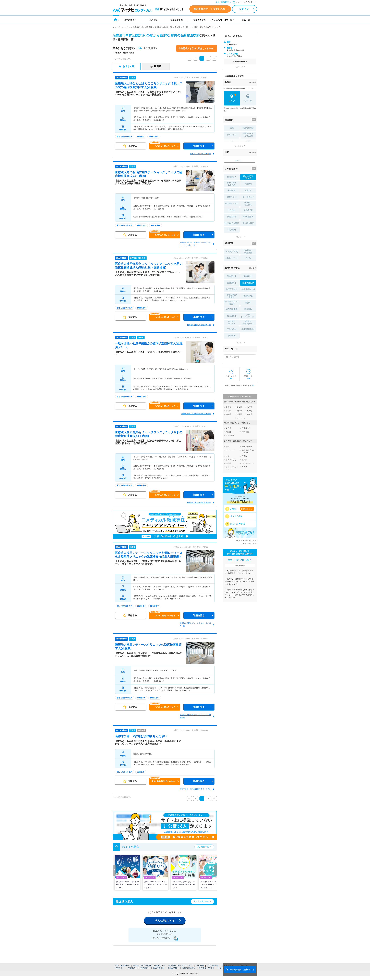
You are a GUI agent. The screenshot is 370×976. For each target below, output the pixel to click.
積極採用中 (231, 217)
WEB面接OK (248, 217)
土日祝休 (231, 210)
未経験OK (231, 190)
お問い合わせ (212, 965)
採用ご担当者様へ (223, 2)
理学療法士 (119, 968)
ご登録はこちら (246, 509)
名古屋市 (186, 27)
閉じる (238, 237)
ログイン (244, 9)
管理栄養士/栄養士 (206, 968)
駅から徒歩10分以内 (231, 184)
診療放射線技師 (188, 968)
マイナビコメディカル (121, 27)
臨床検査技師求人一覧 (163, 27)
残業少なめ (231, 197)
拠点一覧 (245, 19)
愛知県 (177, 27)
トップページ (116, 19)
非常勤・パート (231, 258)
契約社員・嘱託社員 (248, 251)
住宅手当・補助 (231, 203)
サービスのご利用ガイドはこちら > (245, 540)
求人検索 (153, 19)
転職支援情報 (199, 19)
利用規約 (200, 965)
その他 (248, 258)
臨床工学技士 (173, 968)
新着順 (157, 66)
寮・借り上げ (248, 197)
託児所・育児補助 (248, 203)
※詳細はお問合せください (141, 736)
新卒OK (248, 190)
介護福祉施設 (248, 128)
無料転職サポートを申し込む (209, 9)
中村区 (195, 27)
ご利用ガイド (130, 19)
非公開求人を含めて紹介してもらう (195, 48)
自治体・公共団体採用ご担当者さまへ (149, 965)
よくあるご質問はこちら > (248, 543)
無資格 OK (248, 210)
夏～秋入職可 (248, 223)
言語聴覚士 (145, 968)
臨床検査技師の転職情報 (142, 27)
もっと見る (238, 146)
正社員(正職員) (231, 251)
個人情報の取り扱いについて (181, 965)
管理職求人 (231, 177)
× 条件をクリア (240, 67)
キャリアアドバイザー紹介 (222, 19)
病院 (232, 128)
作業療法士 (132, 968)
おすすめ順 (128, 66)
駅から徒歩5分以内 (248, 177)
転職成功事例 (176, 19)
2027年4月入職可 (231, 223)
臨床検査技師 (158, 968)
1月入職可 (231, 230)
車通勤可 (248, 184)
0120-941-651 (169, 9)
